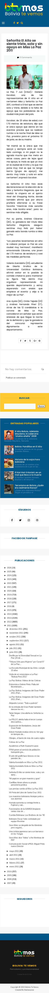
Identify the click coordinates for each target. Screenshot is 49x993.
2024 (9, 575)
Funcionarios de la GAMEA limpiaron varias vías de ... (25, 810)
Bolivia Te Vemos (32, 987)
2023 (9, 579)
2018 (9, 598)
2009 (9, 875)
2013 (9, 618)
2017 (9, 602)
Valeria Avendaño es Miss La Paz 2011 (25, 762)
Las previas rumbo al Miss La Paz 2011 (26, 789)
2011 (9, 625)
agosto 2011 (14, 644)
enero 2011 (14, 866)
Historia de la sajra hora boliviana (27, 460)
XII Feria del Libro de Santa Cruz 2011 (25, 792)
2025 (9, 571)
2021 (9, 587)
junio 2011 (13, 652)
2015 (9, 610)
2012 (9, 622)
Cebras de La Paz (16, 742)
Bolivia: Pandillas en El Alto (28, 446)
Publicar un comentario (16, 378)
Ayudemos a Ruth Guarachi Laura (23, 746)
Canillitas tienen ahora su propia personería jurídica (22, 783)
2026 (9, 568)
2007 (9, 883)
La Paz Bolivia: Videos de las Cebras (25, 680)
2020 (9, 591)
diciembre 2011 (16, 629)
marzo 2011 (14, 859)
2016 (9, 606)
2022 (9, 583)
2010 (9, 871)
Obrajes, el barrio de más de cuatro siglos (27, 738)
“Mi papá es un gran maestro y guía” (24, 778)
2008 (9, 879)
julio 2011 (13, 648)
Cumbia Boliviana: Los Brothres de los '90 (27, 815)
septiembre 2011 (16, 640)
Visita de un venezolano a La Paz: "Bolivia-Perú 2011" (23, 675)
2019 (9, 595)
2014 (9, 614)
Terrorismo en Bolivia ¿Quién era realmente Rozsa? (29, 486)
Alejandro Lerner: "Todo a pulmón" (23, 703)
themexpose (29, 990)
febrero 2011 (15, 863)
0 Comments (26, 57)
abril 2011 (13, 855)
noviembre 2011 (16, 633)
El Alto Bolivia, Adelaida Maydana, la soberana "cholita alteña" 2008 (27, 434)
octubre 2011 (15, 636)
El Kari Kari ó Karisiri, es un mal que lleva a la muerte (28, 473)
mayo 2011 (14, 851)
